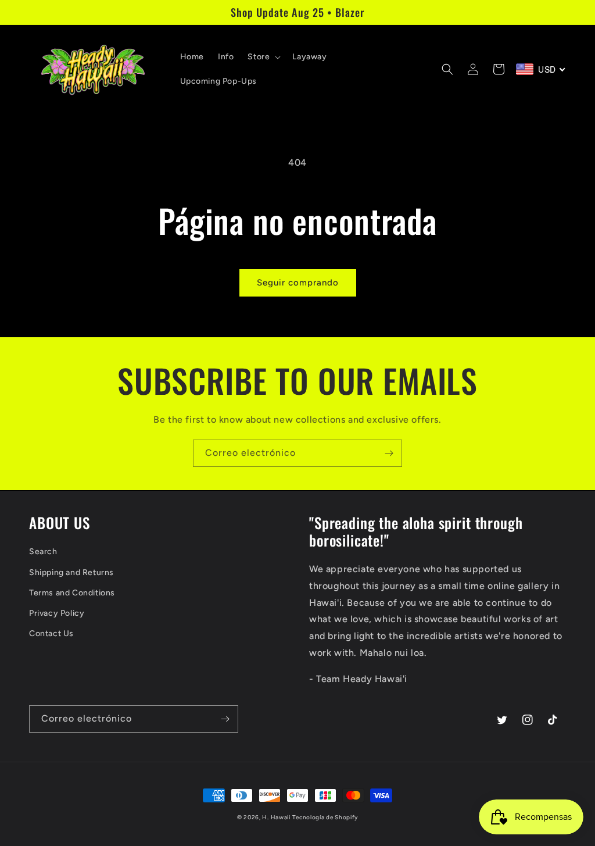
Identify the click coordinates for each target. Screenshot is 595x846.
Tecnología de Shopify (325, 817)
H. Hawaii (276, 817)
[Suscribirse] (389, 453)
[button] (263, 57)
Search (43, 551)
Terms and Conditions (72, 593)
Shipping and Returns (71, 572)
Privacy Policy (56, 613)
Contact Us (51, 633)
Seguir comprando (298, 282)
